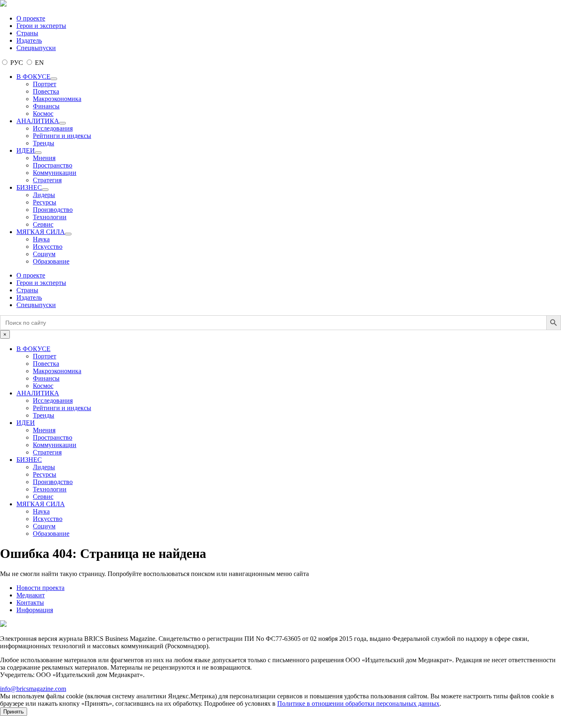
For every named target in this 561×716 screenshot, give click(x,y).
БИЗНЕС (29, 187)
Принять (13, 712)
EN (38, 62)
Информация (34, 609)
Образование (51, 261)
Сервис (43, 224)
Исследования (53, 128)
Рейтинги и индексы (62, 135)
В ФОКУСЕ (33, 76)
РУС (17, 62)
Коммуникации (54, 172)
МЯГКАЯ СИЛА (40, 231)
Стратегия (47, 180)
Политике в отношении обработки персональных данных (358, 703)
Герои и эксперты (41, 25)
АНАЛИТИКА (37, 120)
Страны (27, 33)
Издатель (29, 40)
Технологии (50, 216)
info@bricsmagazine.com (33, 688)
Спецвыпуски (36, 47)
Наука (41, 239)
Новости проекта (40, 587)
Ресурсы (44, 202)
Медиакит (30, 595)
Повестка (46, 91)
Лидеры (44, 194)
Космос (43, 113)
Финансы (46, 106)
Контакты (30, 602)
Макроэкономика (57, 98)
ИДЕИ (25, 150)
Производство (53, 209)
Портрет (44, 83)
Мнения (44, 157)
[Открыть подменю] (54, 79)
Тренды (43, 143)
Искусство (47, 246)
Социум (44, 253)
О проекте (30, 18)
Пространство (52, 165)
